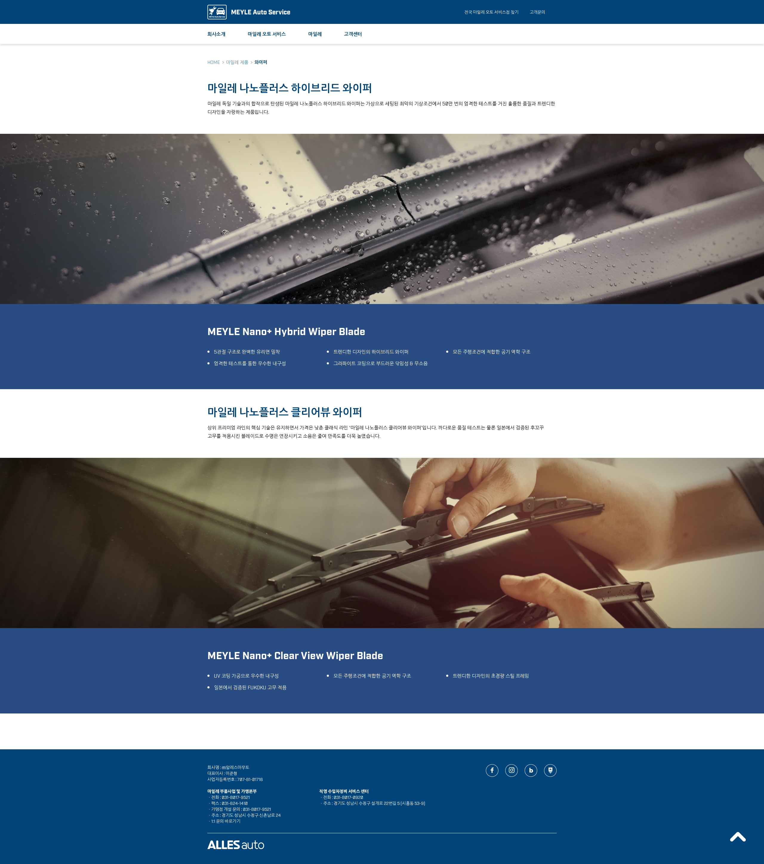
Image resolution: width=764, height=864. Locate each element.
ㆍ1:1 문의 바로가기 (223, 820)
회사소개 (216, 34)
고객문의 (537, 11)
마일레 (315, 34)
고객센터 (353, 34)
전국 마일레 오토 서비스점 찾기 (491, 11)
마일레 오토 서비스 (267, 34)
